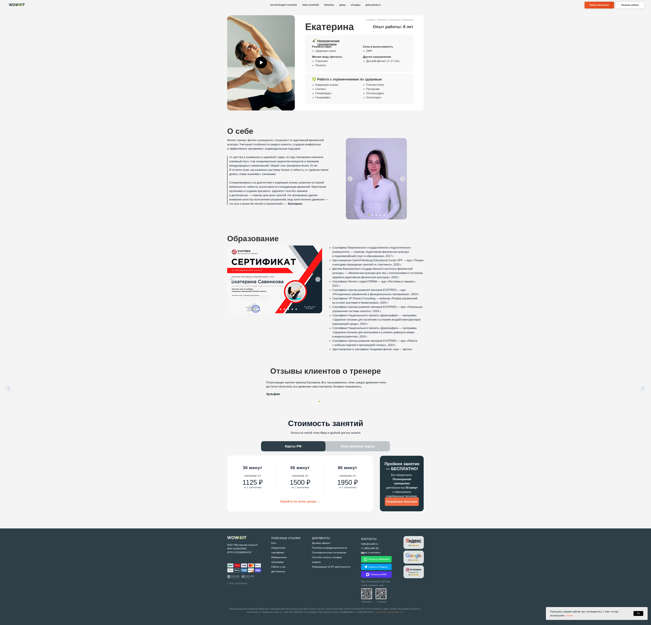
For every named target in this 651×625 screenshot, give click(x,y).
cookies (569, 615)
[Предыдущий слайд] (8, 388)
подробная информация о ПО (389, 612)
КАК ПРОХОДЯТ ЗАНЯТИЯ (283, 5)
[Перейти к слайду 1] (319, 401)
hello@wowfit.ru (347, 612)
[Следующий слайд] (642, 388)
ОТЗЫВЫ (355, 5)
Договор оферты (321, 543)
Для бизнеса (278, 571)
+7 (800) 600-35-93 (364, 612)
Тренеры (382, 19)
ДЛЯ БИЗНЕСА (373, 5)
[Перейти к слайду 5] (331, 401)
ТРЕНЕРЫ (329, 5)
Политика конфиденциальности (329, 547)
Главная (370, 19)
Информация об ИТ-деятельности (331, 566)
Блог (273, 543)
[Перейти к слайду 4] (328, 401)
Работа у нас (278, 566)
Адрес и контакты (370, 552)
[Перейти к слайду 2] (322, 401)
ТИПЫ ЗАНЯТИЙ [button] (310, 5)
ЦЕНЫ (342, 5)
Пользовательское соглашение (329, 552)
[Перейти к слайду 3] (325, 401)
